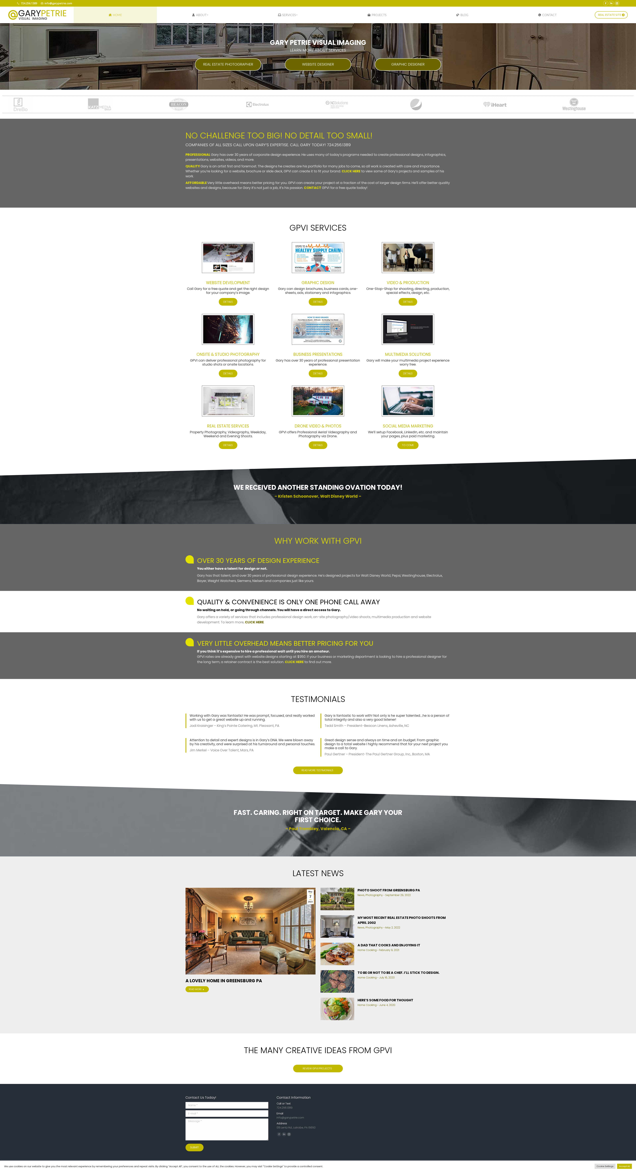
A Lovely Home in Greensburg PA (224, 981)
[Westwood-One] (537, 104)
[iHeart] (299, 104)
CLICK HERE (254, 622)
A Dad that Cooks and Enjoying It (389, 945)
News (361, 895)
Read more (195, 989)
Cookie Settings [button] (605, 1166)
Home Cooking (367, 950)
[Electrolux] (62, 104)
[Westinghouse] (378, 104)
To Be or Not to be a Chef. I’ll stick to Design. (398, 972)
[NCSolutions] (141, 104)
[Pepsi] (220, 104)
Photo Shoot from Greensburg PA (389, 890)
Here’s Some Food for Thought (385, 1000)
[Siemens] (458, 104)
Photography (374, 895)
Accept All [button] (624, 1166)
